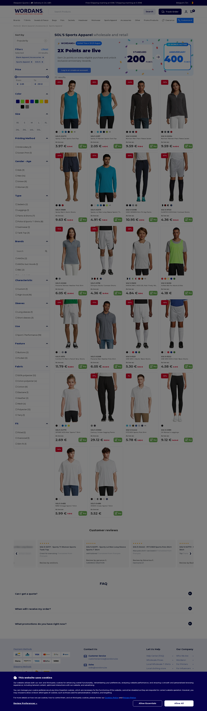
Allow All (179, 703)
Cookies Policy (112, 698)
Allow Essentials (147, 703)
